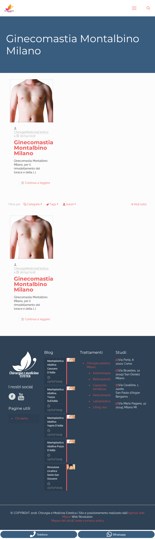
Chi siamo (21, 418)
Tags (53, 204)
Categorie (33, 204)
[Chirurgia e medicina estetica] (9, 8)
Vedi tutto (140, 204)
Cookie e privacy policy (88, 520)
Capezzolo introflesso (100, 387)
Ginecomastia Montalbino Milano (33, 148)
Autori (70, 204)
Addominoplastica (102, 373)
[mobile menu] (134, 8)
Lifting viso (100, 407)
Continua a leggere (37, 182)
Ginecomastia (102, 395)
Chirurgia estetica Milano (98, 365)
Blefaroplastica (102, 379)
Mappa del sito (61, 520)
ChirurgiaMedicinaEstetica (31, 132)
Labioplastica (102, 401)
